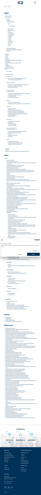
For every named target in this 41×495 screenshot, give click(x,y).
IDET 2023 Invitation (10, 184)
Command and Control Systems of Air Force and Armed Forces (19, 103)
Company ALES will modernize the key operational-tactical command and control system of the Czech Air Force (21, 195)
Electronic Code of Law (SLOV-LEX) (11, 388)
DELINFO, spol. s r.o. (11, 30)
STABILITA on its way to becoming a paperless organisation (15, 344)
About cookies (8, 15)
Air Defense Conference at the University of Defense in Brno (17, 208)
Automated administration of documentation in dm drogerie (16, 413)
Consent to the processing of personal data (13, 62)
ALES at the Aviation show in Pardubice (14, 202)
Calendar (7, 53)
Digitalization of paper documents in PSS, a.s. (13, 397)
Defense (8, 100)
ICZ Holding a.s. (11, 32)
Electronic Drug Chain (12, 108)
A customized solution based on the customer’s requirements (19, 93)
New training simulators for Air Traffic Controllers (15, 176)
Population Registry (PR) (9, 351)
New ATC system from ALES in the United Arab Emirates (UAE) (18, 179)
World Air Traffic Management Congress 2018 (13, 321)
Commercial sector (10, 90)
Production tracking (9, 349)
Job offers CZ (6, 467)
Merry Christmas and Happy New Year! (13, 183)
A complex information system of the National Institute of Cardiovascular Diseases (20, 417)
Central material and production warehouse (13, 409)
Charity (6, 57)
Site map (7, 149)
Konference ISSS (8, 318)
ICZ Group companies (11, 21)
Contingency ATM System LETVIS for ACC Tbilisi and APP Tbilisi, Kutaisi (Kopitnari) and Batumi (20, 404)
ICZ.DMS (9, 37)
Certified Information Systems (13, 141)
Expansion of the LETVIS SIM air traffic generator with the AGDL (18, 192)
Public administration (11, 129)
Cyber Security (8, 402)
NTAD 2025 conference (11, 175)
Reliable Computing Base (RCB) (10, 348)
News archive (9, 71)
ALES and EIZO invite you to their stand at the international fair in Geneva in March (21, 203)
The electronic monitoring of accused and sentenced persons (16, 337)
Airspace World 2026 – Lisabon (12, 206)
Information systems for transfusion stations (16, 111)
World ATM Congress (10, 160)
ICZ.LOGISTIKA (10, 41)
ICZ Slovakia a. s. (11, 35)
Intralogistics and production (12, 128)
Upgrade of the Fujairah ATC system (11, 330)
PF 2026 (8, 174)
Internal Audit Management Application (15, 85)
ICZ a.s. (9, 31)
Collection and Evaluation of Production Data (13, 60)
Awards (8, 19)
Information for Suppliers (11, 48)
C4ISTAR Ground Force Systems (13, 102)
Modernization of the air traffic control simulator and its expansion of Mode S (19, 358)
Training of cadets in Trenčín (12, 161)
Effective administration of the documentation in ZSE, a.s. (15, 390)
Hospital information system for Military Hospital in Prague (15, 374)
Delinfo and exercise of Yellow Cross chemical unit (16, 193)
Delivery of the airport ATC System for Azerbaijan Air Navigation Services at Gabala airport (20, 400)
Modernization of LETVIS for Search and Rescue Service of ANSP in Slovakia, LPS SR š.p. (22, 181)
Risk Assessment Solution (12, 87)
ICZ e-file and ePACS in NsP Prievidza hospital (13, 371)
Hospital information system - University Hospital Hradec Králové (17, 375)
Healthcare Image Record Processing (14, 109)
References (7, 148)
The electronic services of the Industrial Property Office (15, 335)
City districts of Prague (9, 407)
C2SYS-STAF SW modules (9, 411)
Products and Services (9, 74)
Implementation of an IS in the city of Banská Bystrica (14, 370)
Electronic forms (24, 469)
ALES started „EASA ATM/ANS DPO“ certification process (17, 198)
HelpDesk (22, 467)
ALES (9, 23)
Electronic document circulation (11, 386)
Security (8, 139)
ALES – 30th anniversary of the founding (14, 204)
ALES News (9, 212)
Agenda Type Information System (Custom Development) (18, 84)
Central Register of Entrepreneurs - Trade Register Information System (17, 408)
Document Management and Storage (12, 394)
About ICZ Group (8, 17)
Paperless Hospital (11, 116)
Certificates (9, 20)
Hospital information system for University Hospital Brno (15, 372)
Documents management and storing (14, 132)
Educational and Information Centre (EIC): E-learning (14, 392)
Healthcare (9, 106)
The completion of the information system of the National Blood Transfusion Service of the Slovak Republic (20, 339)
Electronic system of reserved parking (12, 383)
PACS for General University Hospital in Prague (13, 352)
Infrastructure (9, 119)
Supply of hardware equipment (11, 342)
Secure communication (12, 125)
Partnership (9, 50)
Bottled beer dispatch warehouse (11, 412)
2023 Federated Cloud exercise (12, 211)
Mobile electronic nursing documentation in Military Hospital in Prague (18, 361)
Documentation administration (11, 393)
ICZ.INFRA (10, 40)
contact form (31, 440)
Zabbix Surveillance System (10, 328)
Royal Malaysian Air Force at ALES (13, 167)
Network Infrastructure (12, 123)
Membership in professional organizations (14, 49)
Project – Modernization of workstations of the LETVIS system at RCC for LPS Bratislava (20, 172)
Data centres (10, 122)
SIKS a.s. (9, 45)
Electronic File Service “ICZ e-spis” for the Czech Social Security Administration (19, 384)
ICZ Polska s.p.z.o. (11, 33)
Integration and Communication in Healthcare (16, 112)
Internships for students (9, 67)
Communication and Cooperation (14, 121)
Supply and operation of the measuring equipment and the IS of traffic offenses (19, 343)
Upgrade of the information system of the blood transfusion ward (17, 329)
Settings (19, 254)
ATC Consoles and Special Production (15, 79)
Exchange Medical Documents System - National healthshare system (17, 377)
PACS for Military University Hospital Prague (13, 353)
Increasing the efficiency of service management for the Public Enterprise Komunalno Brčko (20, 367)
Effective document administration (11, 389)
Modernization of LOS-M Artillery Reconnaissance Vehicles (15, 360)
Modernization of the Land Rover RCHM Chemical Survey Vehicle (16, 357)
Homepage (7, 65)
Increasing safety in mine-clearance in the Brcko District (15, 369)
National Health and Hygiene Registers (12, 356)
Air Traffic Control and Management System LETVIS (17, 78)
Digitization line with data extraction (11, 395)
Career (6, 56)
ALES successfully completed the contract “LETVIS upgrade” (17, 197)
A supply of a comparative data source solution (13, 416)
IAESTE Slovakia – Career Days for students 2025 (15, 188)
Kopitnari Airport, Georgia (10, 363)
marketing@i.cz (20, 440)
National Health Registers (12, 114)
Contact (6, 64)
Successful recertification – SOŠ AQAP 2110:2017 (15, 165)
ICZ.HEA (9, 39)
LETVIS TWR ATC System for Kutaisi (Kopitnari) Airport (15, 362)
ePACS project (7, 379)
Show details (35, 250)
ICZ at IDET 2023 (9, 186)
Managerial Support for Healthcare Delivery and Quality (18, 113)
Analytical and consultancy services (14, 94)
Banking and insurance (11, 82)
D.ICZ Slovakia (10, 28)
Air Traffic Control (10, 76)
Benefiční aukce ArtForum (10, 320)
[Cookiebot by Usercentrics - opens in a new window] (35, 240)
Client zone (7, 58)
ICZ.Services (10, 42)
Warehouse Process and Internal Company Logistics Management (17, 151)
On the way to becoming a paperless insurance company (15, 354)
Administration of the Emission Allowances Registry (17, 131)
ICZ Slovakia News (10, 269)
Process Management (12, 96)
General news (9, 262)
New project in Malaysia (11, 178)
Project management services (13, 97)
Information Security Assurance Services (15, 142)
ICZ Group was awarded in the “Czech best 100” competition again (18, 185)
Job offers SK (6, 469)
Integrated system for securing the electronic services (14, 365)
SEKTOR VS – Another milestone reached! (14, 166)
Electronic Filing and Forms (13, 135)
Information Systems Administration (14, 144)
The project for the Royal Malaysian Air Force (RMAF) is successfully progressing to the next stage (21, 163)
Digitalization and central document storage (13, 398)
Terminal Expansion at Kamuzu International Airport (14, 340)
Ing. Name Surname (8, 66)
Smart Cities (10, 136)
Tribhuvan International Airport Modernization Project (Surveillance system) (19, 331)
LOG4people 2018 (8, 317)
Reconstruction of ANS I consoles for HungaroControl (16, 169)
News (6, 69)
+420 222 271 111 (9, 481)
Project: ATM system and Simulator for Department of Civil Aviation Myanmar (20, 170)
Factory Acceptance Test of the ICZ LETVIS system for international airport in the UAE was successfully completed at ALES (22, 190)
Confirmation (7, 61)
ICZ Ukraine (10, 36)
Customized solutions (11, 91)
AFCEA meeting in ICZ (10, 209)
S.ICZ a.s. (9, 44)
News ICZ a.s (9, 286)
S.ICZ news (9, 291)
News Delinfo (9, 276)
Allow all (33, 254)
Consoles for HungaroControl (10, 406)
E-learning (10, 133)
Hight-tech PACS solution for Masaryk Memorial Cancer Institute (16, 376)
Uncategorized (8, 299)
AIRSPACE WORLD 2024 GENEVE (12, 207)
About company (12, 25)
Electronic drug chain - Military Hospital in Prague (14, 385)
